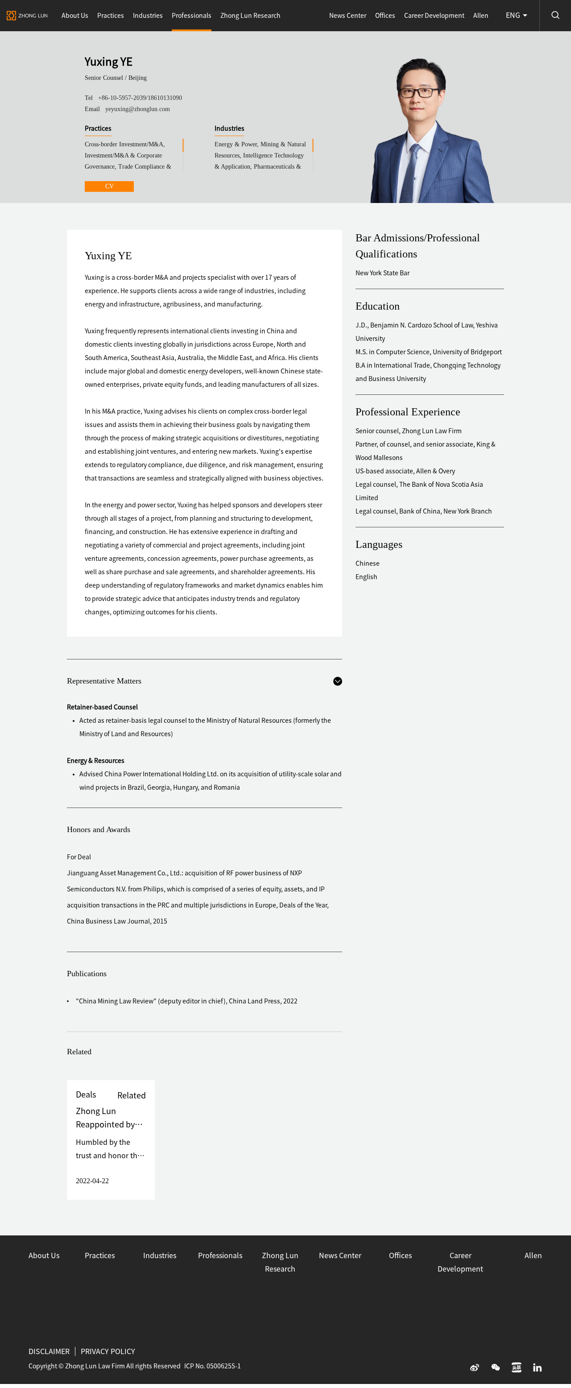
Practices (110, 15)
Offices (385, 15)
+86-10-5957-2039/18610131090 (140, 98)
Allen (480, 15)
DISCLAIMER (49, 1351)
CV (109, 186)
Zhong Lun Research (250, 15)
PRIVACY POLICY (108, 1351)
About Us (75, 15)
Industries (148, 15)
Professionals (191, 15)
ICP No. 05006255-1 (212, 1366)
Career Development (434, 15)
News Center (347, 15)
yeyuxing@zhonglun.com (137, 109)
